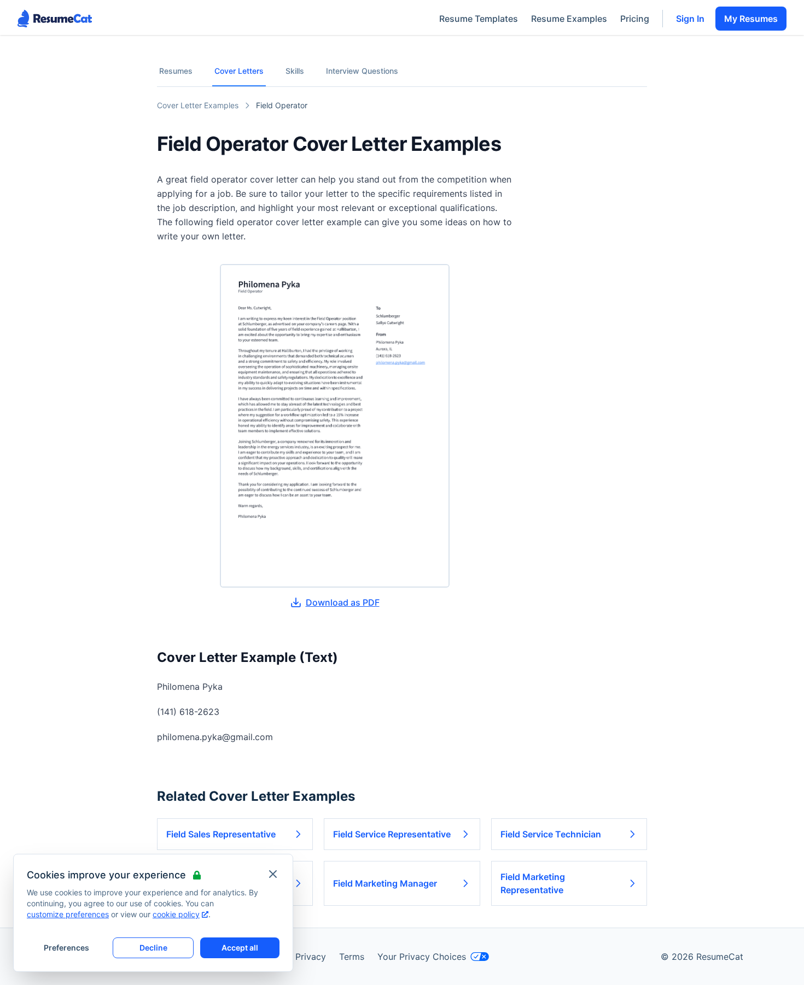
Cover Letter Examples (197, 105)
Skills (295, 70)
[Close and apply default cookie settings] (273, 874)
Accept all (240, 947)
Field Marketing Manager (385, 883)
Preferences (66, 947)
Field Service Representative (392, 834)
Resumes (176, 70)
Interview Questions (362, 70)
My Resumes (751, 18)
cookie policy (176, 914)
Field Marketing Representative (532, 883)
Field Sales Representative (221, 834)
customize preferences (68, 914)
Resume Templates (478, 18)
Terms (351, 956)
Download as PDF (343, 602)
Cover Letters (239, 70)
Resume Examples (569, 18)
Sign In (690, 18)
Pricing (634, 18)
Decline (153, 947)
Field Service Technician (550, 834)
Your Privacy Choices (421, 956)
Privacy (310, 956)
